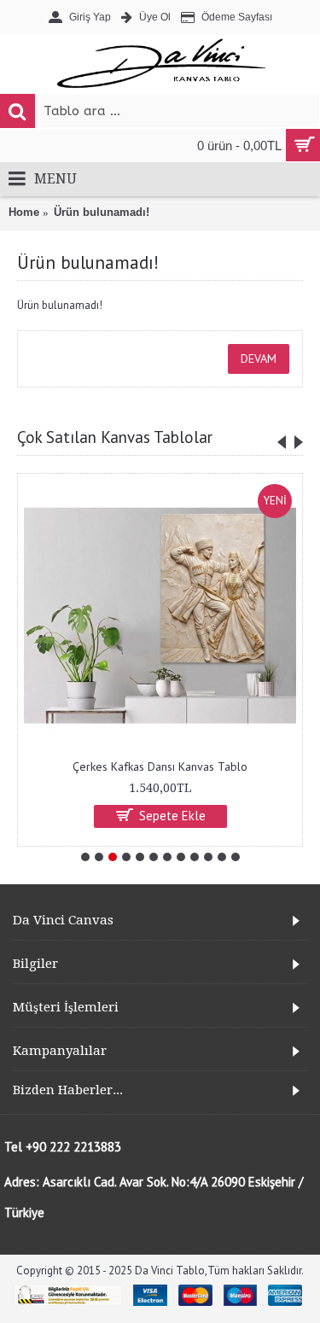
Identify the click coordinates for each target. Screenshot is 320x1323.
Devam (258, 358)
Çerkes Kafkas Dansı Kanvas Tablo (160, 766)
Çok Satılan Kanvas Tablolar (114, 437)
